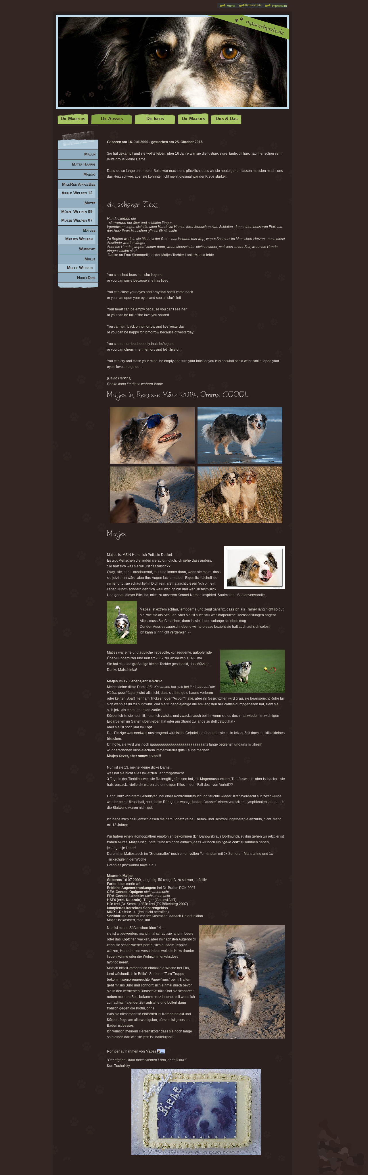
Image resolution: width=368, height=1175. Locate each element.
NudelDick (86, 277)
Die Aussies (112, 118)
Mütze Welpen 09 (77, 211)
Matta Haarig (83, 164)
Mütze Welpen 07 (77, 220)
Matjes (89, 230)
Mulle (90, 259)
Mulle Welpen (80, 267)
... (162, 1051)
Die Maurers (73, 118)
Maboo (89, 174)
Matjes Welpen (79, 239)
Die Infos (155, 118)
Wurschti (87, 249)
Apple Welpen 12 (77, 193)
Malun (89, 154)
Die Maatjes (193, 118)
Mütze (90, 203)
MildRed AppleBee (78, 184)
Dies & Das (226, 118)
